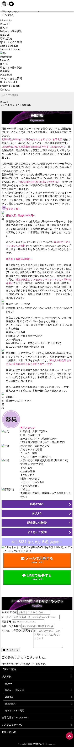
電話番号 (6, 621)
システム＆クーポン (12, 724)
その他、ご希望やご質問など (17, 630)
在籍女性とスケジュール (15, 717)
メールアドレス (14, 617)
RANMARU (37, 744)
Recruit (4, 24)
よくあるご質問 (37, 532)
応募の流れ (6, 38)
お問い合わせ (9, 732)
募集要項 (5, 35)
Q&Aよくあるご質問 (11, 42)
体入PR (4, 27)
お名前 (9, 612)
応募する (13, 649)
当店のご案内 (9, 669)
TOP (3, 95)
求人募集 (6, 676)
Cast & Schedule (9, 45)
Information (6, 20)
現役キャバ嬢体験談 (11, 31)
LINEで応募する (39, 576)
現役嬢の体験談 (37, 522)
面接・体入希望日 (11, 626)
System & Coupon (10, 49)
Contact (4, 89)
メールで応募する (38, 559)
